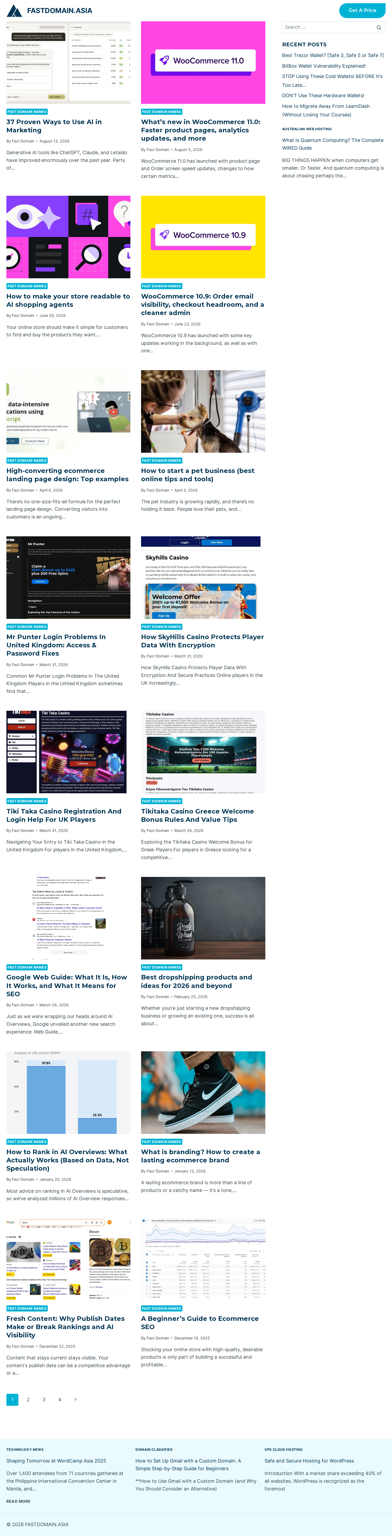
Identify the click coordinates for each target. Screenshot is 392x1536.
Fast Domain (23, 141)
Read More (18, 1501)
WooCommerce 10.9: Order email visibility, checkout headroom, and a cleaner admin (202, 304)
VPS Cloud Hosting (284, 1450)
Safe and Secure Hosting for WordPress (309, 1461)
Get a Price (362, 10)
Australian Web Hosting (307, 129)
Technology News (24, 1450)
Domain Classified (154, 1450)
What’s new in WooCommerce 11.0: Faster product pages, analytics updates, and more (200, 130)
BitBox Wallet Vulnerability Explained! (324, 66)
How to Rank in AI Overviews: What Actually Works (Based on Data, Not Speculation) (67, 1160)
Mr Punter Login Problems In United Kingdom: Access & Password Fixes (56, 645)
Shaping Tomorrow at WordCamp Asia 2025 (56, 1461)
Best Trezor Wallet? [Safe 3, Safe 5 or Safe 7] (333, 55)
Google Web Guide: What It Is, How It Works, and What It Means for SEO (66, 985)
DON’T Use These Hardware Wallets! (323, 95)
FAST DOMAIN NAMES (27, 112)
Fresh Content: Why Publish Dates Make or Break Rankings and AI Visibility (65, 1327)
